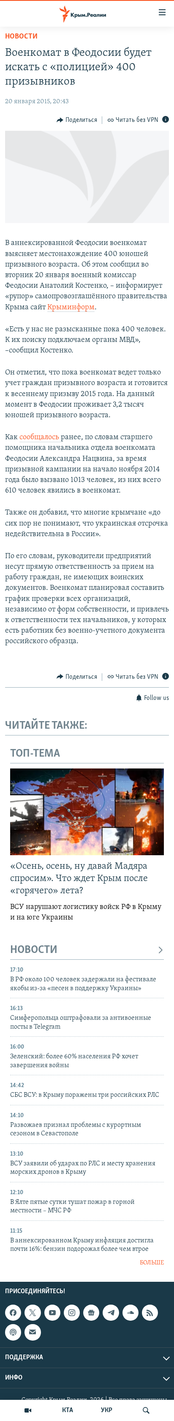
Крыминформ (71, 307)
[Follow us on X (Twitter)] (32, 1313)
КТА (67, 1410)
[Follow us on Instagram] (72, 1313)
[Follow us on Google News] (91, 1313)
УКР (106, 1410)
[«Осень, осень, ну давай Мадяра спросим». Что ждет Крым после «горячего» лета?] (87, 811)
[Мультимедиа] (28, 1410)
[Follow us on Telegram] (111, 1313)
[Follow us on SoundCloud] (130, 1313)
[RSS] (150, 1313)
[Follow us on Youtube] (52, 1313)
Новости (21, 37)
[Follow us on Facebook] (13, 1313)
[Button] (77, 120)
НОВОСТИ (33, 950)
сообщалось (40, 437)
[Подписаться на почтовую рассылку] (32, 1332)
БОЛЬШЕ (152, 1263)
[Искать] (146, 1410)
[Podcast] (13, 1332)
